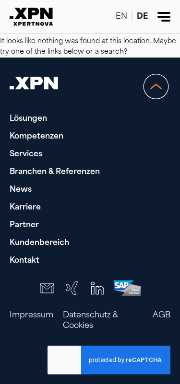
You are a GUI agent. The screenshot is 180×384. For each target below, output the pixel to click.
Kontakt (24, 261)
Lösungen (28, 119)
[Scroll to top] (156, 86)
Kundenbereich (39, 243)
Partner (24, 225)
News (21, 190)
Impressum (31, 315)
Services (26, 154)
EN (121, 17)
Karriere (25, 207)
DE (142, 17)
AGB (161, 315)
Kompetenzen (36, 136)
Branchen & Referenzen (55, 172)
